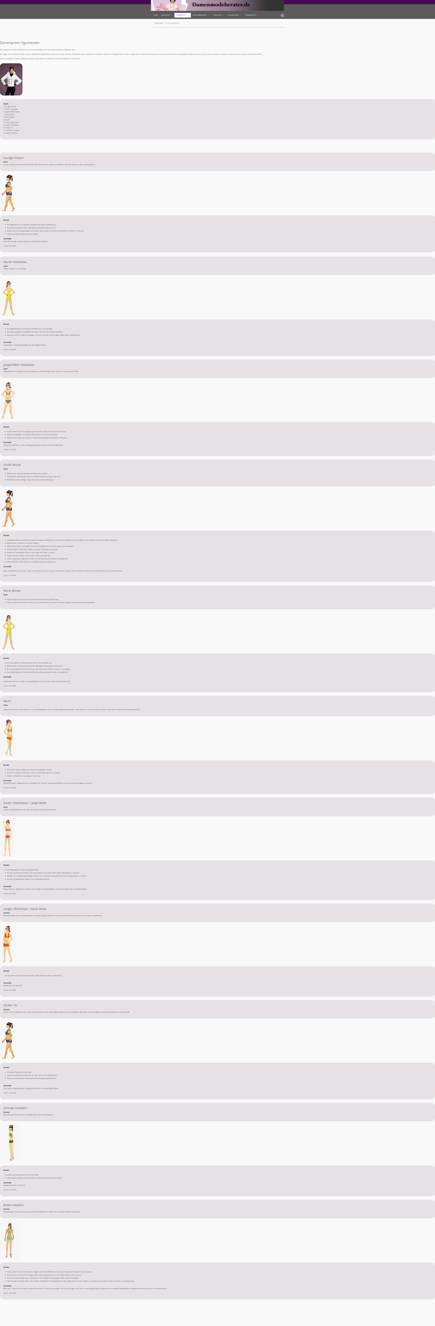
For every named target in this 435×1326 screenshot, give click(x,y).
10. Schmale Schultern (11, 130)
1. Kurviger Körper (9, 106)
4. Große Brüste (9, 114)
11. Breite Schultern (10, 133)
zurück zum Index (9, 246)
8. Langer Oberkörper (11, 125)
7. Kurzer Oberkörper (11, 122)
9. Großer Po (8, 128)
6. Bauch (6, 120)
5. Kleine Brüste (9, 117)
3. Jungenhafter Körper (11, 112)
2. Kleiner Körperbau (10, 109)
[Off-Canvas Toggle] (282, 15)
